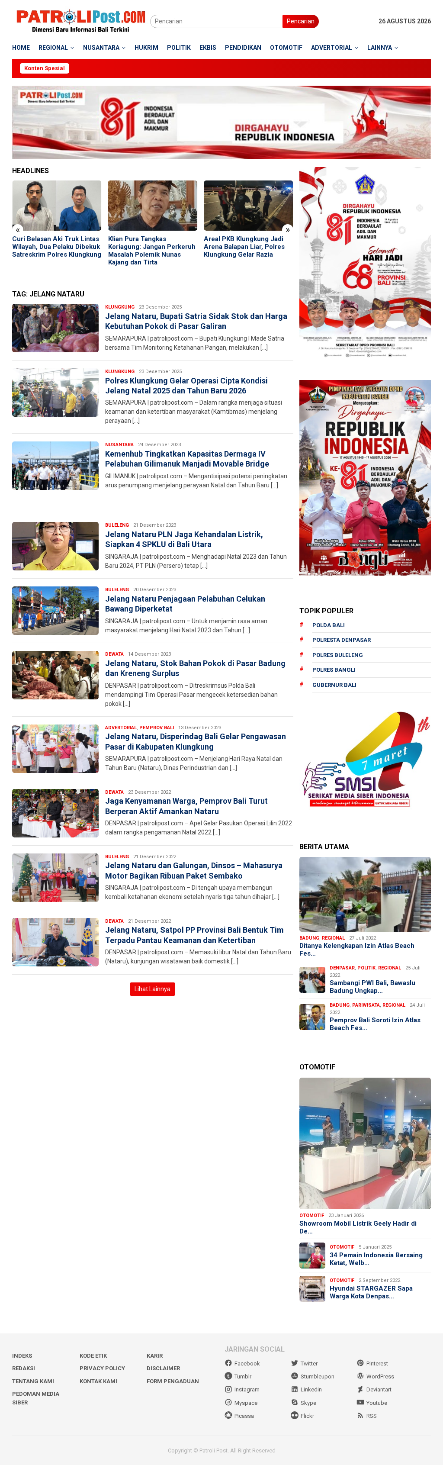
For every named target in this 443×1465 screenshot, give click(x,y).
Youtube (376, 1403)
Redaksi (23, 1368)
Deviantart (379, 1389)
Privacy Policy (102, 1368)
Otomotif (311, 1215)
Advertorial (121, 728)
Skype (308, 1403)
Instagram (247, 1389)
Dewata (114, 654)
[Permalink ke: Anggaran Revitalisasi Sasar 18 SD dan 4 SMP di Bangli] (248, 205)
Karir (155, 1355)
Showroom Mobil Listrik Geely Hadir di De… (358, 1227)
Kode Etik (93, 1355)
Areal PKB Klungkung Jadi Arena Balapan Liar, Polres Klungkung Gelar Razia (148, 246)
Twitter (309, 1363)
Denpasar (342, 968)
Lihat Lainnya (152, 988)
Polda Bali (328, 625)
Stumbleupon (317, 1376)
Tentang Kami (33, 1381)
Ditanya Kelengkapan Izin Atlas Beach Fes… (356, 949)
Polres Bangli (334, 669)
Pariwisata (366, 1005)
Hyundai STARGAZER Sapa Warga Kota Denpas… (371, 1292)
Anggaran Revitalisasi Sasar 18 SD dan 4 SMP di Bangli (246, 243)
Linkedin (311, 1389)
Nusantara (119, 445)
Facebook (247, 1363)
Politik (366, 968)
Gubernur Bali (334, 685)
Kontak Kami (98, 1381)
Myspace (245, 1403)
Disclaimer (163, 1368)
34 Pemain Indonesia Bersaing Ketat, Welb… (376, 1259)
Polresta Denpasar (341, 640)
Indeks (22, 1355)
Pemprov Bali (156, 728)
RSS (371, 1416)
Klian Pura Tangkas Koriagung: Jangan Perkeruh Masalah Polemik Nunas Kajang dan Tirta (56, 250)
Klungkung (120, 307)
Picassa (244, 1416)
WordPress (380, 1376)
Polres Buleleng (337, 655)
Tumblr (242, 1376)
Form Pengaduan (173, 1381)
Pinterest (377, 1363)
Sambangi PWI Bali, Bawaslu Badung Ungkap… (372, 987)
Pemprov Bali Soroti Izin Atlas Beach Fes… (375, 1024)
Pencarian (301, 21)
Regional (333, 938)
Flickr (307, 1416)
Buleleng (117, 525)
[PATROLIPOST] (81, 20)
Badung (309, 938)
